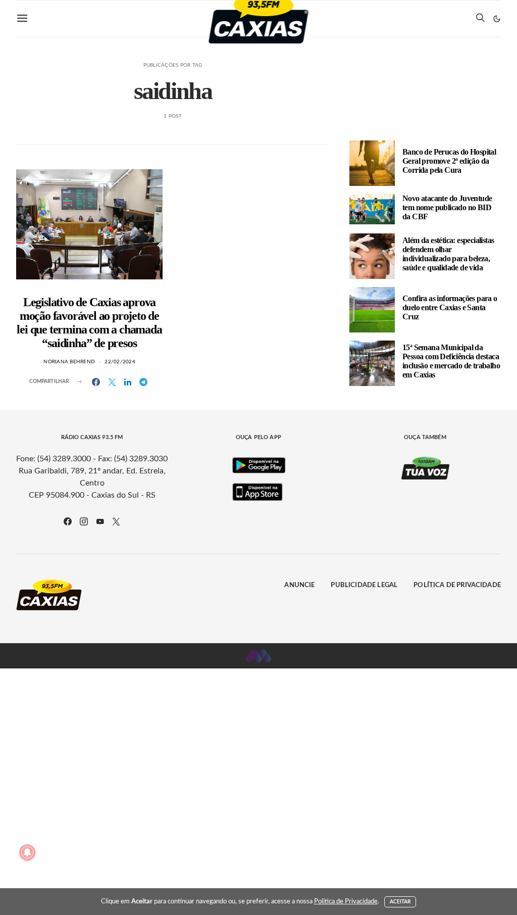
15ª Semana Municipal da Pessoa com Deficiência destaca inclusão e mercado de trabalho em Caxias (451, 361)
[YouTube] (100, 521)
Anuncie (299, 585)
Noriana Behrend (69, 361)
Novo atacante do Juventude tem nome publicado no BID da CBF (447, 207)
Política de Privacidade (457, 585)
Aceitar (400, 901)
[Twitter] (116, 521)
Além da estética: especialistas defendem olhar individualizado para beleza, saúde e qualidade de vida (448, 254)
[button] (497, 19)
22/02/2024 (120, 361)
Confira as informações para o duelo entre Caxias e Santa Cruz (449, 307)
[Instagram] (84, 521)
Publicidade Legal (364, 585)
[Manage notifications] (27, 852)
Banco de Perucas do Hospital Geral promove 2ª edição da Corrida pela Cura (449, 161)
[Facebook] (68, 521)
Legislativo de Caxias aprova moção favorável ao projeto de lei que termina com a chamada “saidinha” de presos (89, 323)
